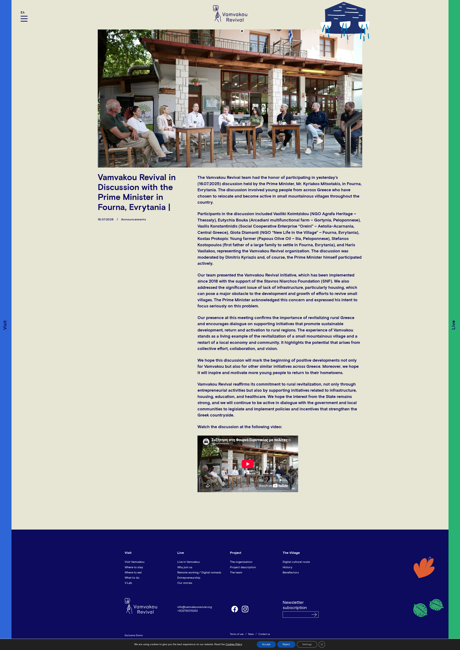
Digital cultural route (296, 561)
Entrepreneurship (188, 577)
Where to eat (133, 572)
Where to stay (134, 567)
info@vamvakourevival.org (194, 607)
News (251, 634)
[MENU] (24, 18)
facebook (234, 608)
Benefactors (291, 572)
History (287, 567)
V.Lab (128, 583)
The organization (241, 561)
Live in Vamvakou (188, 561)
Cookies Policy (234, 644)
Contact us (264, 634)
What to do (132, 577)
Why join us (184, 567)
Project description (243, 567)
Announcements (133, 219)
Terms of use (236, 634)
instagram (245, 608)
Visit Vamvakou (134, 561)
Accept (266, 644)
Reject (286, 644)
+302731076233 (187, 610)
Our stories (184, 583)
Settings (307, 644)
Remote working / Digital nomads (199, 572)
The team (236, 572)
